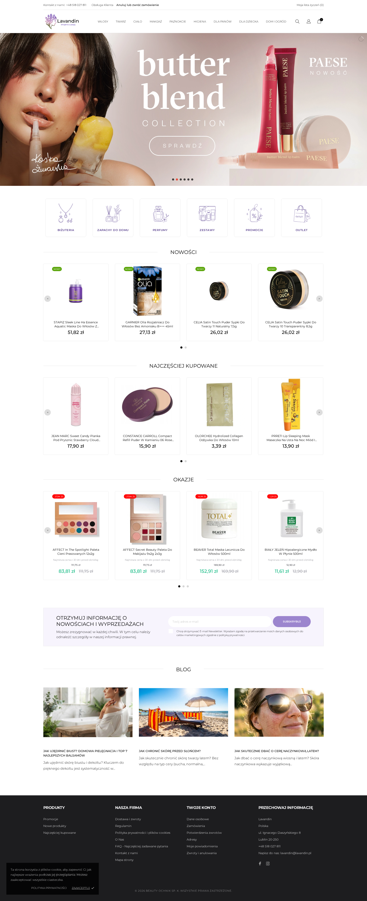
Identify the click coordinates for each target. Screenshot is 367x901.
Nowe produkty (54, 826)
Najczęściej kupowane (183, 366)
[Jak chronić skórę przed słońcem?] (183, 712)
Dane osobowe (198, 819)
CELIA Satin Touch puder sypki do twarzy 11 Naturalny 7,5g (219, 324)
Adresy (192, 839)
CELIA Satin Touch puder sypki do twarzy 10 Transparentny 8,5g (290, 324)
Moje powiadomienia (202, 846)
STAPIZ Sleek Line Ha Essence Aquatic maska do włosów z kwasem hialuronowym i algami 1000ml (75, 324)
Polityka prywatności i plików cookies (142, 833)
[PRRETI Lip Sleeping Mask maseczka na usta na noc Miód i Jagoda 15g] (313, 388)
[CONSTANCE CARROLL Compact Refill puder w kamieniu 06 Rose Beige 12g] (170, 388)
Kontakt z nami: (54, 5)
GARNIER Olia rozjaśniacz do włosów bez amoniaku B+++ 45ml (147, 324)
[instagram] (268, 863)
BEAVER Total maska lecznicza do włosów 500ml (219, 552)
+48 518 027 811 (76, 5)
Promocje (50, 819)
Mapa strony (124, 860)
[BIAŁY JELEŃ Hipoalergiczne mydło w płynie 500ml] (314, 502)
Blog (183, 669)
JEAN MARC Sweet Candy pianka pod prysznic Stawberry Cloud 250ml (75, 438)
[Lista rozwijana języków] (309, 22)
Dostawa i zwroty (128, 819)
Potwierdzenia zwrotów (204, 833)
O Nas (119, 839)
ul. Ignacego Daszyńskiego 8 (279, 833)
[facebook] (260, 863)
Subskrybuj (292, 621)
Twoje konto (201, 807)
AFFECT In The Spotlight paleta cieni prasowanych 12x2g (76, 552)
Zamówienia (196, 826)
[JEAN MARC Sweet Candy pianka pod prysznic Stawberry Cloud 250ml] (98, 388)
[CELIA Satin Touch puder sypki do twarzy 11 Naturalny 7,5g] (242, 274)
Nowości (183, 252)
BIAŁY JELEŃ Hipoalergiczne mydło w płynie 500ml (291, 552)
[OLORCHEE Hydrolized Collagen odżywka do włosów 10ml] (242, 388)
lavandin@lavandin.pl (284, 853)
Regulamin (123, 826)
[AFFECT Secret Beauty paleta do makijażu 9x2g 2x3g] (170, 502)
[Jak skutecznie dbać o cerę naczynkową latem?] (279, 712)
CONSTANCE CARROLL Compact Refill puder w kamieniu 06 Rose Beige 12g (147, 438)
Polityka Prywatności (49, 888)
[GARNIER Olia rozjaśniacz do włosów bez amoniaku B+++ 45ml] (170, 274)
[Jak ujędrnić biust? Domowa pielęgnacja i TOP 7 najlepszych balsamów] (88, 712)
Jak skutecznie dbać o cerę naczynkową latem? (276, 751)
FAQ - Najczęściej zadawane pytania (141, 846)
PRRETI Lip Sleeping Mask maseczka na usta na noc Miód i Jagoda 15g (291, 438)
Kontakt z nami (126, 853)
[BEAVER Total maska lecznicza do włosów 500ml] (242, 502)
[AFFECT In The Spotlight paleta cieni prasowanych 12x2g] (99, 502)
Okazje (183, 479)
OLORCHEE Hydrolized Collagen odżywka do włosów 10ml (219, 438)
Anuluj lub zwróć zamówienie (137, 5)
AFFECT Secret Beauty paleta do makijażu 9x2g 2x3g (147, 552)
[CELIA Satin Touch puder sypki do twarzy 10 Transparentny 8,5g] (313, 274)
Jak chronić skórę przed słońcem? (170, 751)
